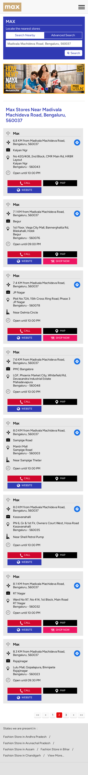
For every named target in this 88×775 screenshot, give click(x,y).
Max (16, 133)
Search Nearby (25, 35)
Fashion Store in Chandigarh (22, 755)
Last (81, 715)
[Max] (12, 7)
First (37, 715)
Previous (45, 715)
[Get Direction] (77, 142)
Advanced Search (63, 35)
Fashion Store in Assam (18, 749)
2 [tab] (46, 88)
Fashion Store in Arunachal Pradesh (26, 743)
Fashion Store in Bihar (55, 749)
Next (73, 715)
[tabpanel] (44, 79)
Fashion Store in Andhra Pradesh (25, 737)
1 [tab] (42, 88)
